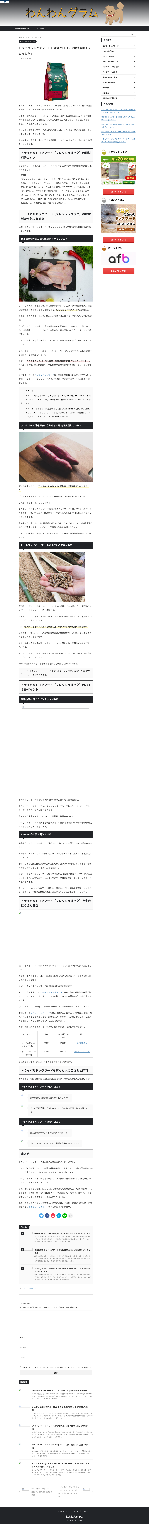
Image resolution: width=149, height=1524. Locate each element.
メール (23, 1347)
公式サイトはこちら (82, 1051)
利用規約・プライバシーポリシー (68, 1511)
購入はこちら (82, 1043)
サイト (22, 1357)
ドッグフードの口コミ (28, 1288)
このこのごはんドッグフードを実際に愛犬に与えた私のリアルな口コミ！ (118, 111)
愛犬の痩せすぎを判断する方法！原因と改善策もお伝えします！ (118, 125)
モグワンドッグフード (44, 375)
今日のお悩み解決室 (22, 28)
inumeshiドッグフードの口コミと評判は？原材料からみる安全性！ (60, 1390)
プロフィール (40, 28)
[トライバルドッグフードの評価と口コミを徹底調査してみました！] (58, 1215)
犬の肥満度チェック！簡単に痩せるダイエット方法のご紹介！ (118, 133)
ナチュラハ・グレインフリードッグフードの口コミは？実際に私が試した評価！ (118, 140)
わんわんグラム (74, 1516)
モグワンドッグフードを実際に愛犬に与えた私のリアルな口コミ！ (62, 1233)
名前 (22, 1337)
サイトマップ (86, 1511)
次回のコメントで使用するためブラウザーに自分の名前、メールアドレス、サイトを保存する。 (57, 1367)
